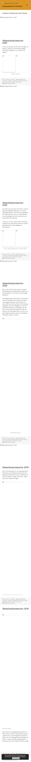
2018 (14, 753)
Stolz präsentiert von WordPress (9, 760)
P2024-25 (25, 80)
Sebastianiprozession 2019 (15, 467)
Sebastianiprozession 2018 (15, 608)
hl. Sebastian (9, 80)
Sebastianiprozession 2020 (12, 284)
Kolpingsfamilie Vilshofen (12, 6)
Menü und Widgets (27, 6)
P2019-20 (25, 439)
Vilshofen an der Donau (16, 82)
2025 (14, 79)
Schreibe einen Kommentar (9, 83)
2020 (14, 438)
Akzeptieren (16, 758)
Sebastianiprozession (6, 82)
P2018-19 (25, 600)
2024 (14, 254)
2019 (14, 599)
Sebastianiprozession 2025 (12, 41)
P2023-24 (25, 255)
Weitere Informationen (21, 756)
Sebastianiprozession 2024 (12, 204)
